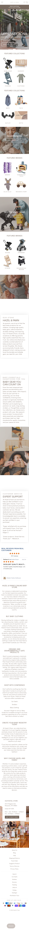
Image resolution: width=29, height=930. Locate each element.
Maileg (14, 890)
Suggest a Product (14, 863)
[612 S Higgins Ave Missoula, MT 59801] (14, 821)
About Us (14, 850)
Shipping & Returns (14, 858)
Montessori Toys (14, 895)
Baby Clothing (14, 707)
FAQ (14, 855)
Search (14, 874)
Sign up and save (14, 900)
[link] (14, 578)
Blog (14, 853)
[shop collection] (14, 140)
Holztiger (14, 893)
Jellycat (14, 887)
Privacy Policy (14, 869)
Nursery (14, 882)
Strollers (14, 704)
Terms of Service (14, 866)
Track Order (14, 861)
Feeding (14, 885)
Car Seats (14, 701)
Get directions (12, 817)
